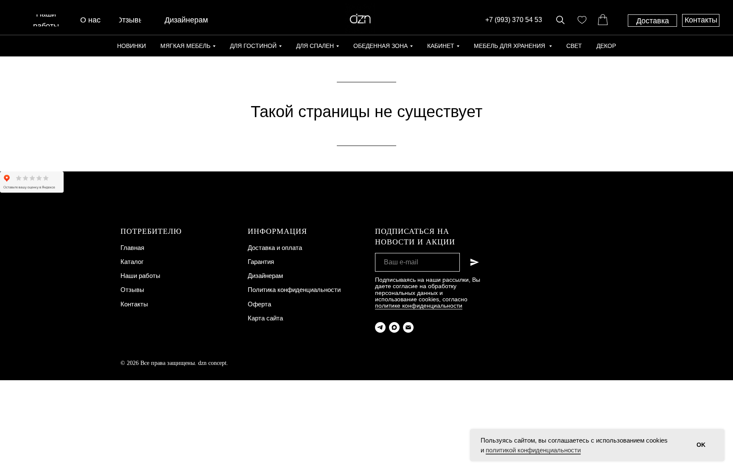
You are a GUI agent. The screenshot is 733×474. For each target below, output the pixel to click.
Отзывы (132, 289)
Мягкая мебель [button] (185, 45)
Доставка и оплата (275, 247)
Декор (606, 45)
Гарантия (261, 261)
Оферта (259, 304)
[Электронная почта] (408, 327)
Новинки (131, 45)
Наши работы (140, 275)
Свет (574, 45)
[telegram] (380, 327)
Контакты (134, 304)
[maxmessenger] (394, 327)
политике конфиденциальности (418, 305)
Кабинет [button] (440, 45)
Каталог (131, 261)
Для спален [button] (315, 45)
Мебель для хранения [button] (510, 45)
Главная (132, 247)
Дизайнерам (265, 275)
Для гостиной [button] (253, 45)
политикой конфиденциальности (533, 450)
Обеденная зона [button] (380, 45)
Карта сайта (265, 318)
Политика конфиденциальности (294, 289)
